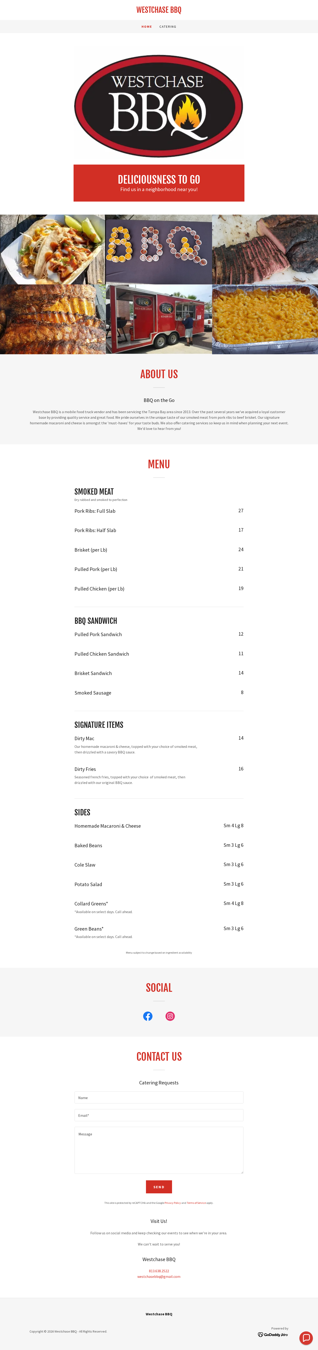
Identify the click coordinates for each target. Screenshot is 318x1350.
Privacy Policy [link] (173, 1203)
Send (159, 1187)
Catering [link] (167, 26)
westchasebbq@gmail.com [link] (158, 1276)
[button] (306, 1338)
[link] (159, 11)
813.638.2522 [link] (159, 1271)
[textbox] (158, 1097)
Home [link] (147, 26)
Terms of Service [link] (196, 1203)
